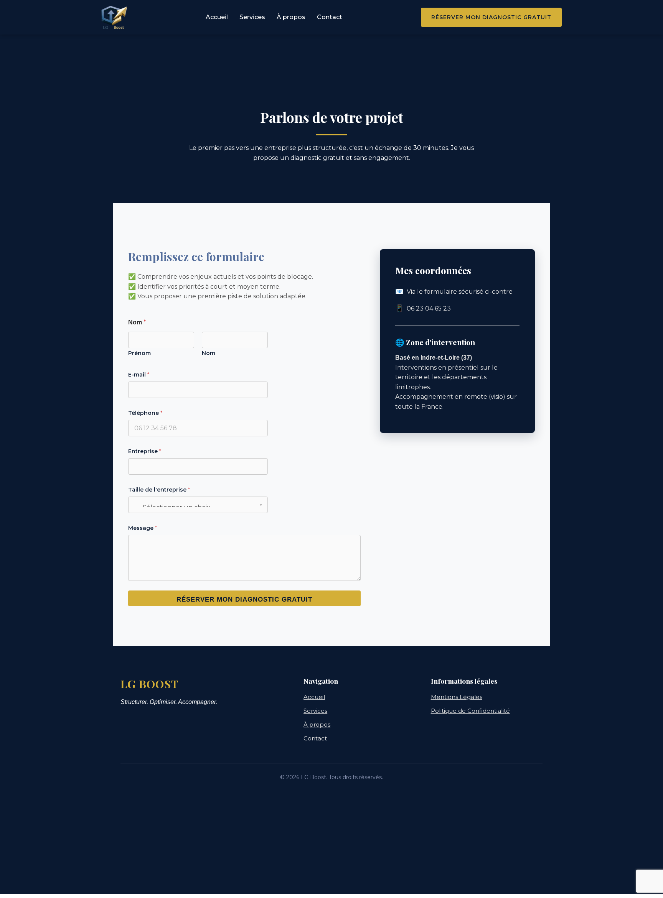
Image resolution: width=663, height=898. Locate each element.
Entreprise (144, 451)
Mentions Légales (456, 697)
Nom (208, 353)
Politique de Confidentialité (470, 710)
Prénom (139, 353)
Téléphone (145, 413)
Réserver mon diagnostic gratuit (491, 17)
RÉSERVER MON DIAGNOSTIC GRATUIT (244, 599)
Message (142, 528)
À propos (291, 17)
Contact (329, 17)
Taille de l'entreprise (159, 489)
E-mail (138, 374)
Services (252, 17)
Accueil (217, 17)
